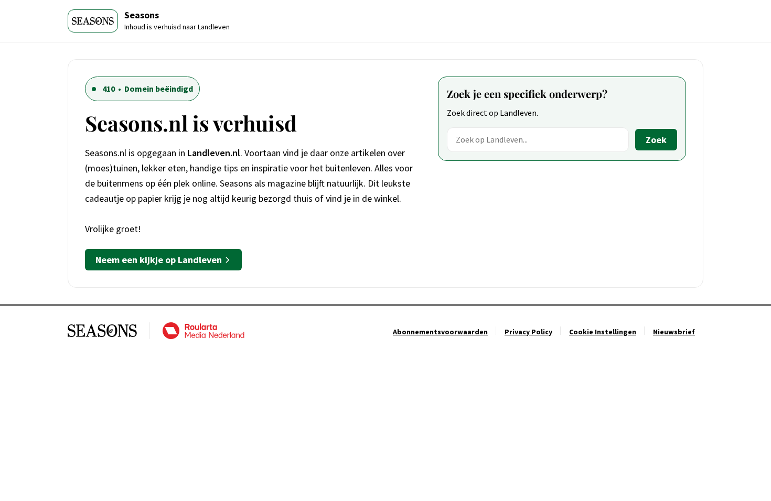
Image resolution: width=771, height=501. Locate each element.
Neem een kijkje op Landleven (158, 260)
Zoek (656, 140)
